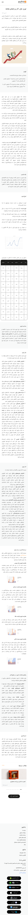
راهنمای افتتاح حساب (21, 840)
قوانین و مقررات (22, 855)
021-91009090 (16, 870)
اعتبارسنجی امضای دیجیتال (20, 842)
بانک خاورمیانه (23, 853)
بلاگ (25, 845)
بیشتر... (2, 765)
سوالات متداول (23, 833)
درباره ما (24, 830)
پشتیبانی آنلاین (22, 873)
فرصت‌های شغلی (22, 837)
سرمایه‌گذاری (23, 555)
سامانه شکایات (23, 835)
